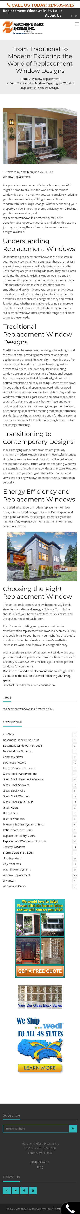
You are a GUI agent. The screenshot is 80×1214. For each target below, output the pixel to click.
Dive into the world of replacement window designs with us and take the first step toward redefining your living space (38, 675)
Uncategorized (12, 858)
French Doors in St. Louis (19, 768)
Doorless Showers (14, 762)
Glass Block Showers (16, 785)
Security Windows (14, 847)
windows (47, 271)
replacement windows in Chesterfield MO (29, 709)
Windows (8, 881)
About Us (53, 15)
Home (24, 79)
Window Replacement (45, 79)
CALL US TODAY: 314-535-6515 (42, 5)
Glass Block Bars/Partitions (20, 774)
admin (25, 172)
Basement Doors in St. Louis (21, 740)
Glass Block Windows (16, 796)
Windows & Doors (14, 886)
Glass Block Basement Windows (23, 779)
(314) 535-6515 (40, 1162)
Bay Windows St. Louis (17, 751)
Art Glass (8, 734)
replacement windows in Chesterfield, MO (29, 218)
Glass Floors (10, 807)
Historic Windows (14, 819)
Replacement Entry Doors (19, 835)
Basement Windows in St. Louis (23, 745)
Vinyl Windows (12, 864)
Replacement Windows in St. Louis (24, 841)
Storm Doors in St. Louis (18, 852)
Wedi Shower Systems (17, 869)
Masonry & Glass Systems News (23, 824)
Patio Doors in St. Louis (18, 830)
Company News (13, 757)
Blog (40, 1167)
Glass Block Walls (14, 790)
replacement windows (36, 631)
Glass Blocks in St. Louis (18, 802)
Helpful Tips (10, 813)
